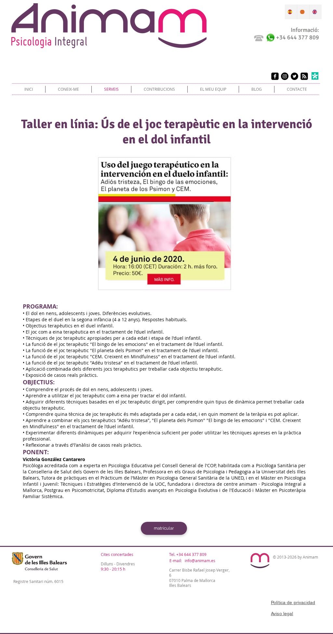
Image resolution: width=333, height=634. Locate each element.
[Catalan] (303, 12)
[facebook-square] (275, 76)
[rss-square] (304, 76)
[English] (315, 12)
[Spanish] (291, 12)
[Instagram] (284, 76)
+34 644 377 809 (191, 554)
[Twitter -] (294, 76)
